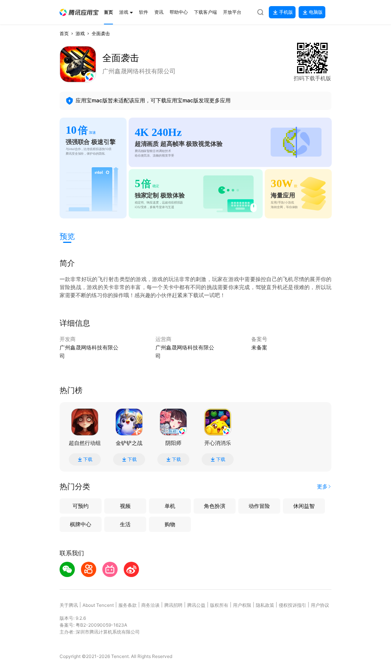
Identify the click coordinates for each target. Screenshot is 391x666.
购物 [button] (170, 524)
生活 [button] (125, 524)
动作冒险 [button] (259, 506)
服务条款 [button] (127, 605)
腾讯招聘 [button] (173, 605)
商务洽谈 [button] (150, 605)
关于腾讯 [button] (69, 605)
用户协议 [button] (320, 605)
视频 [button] (125, 506)
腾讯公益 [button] (196, 605)
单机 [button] (170, 506)
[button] (79, 12)
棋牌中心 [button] (80, 524)
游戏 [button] (80, 33)
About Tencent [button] (98, 605)
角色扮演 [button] (214, 506)
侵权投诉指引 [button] (292, 605)
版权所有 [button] (219, 605)
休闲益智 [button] (304, 506)
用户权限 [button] (242, 605)
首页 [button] (64, 33)
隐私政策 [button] (265, 605)
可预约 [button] (81, 506)
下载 (87, 459)
